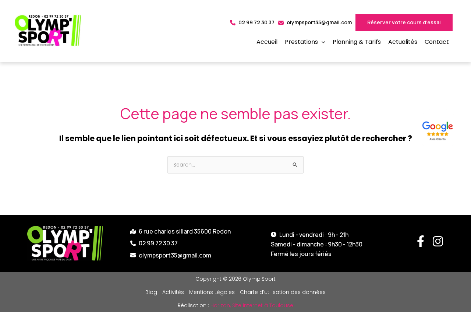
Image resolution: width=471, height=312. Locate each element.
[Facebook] (420, 241)
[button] (305, 42)
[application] (321, 42)
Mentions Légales (212, 292)
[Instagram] (438, 241)
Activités (173, 292)
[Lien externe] (439, 129)
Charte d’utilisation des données (283, 292)
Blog (151, 292)
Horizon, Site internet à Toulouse (251, 305)
